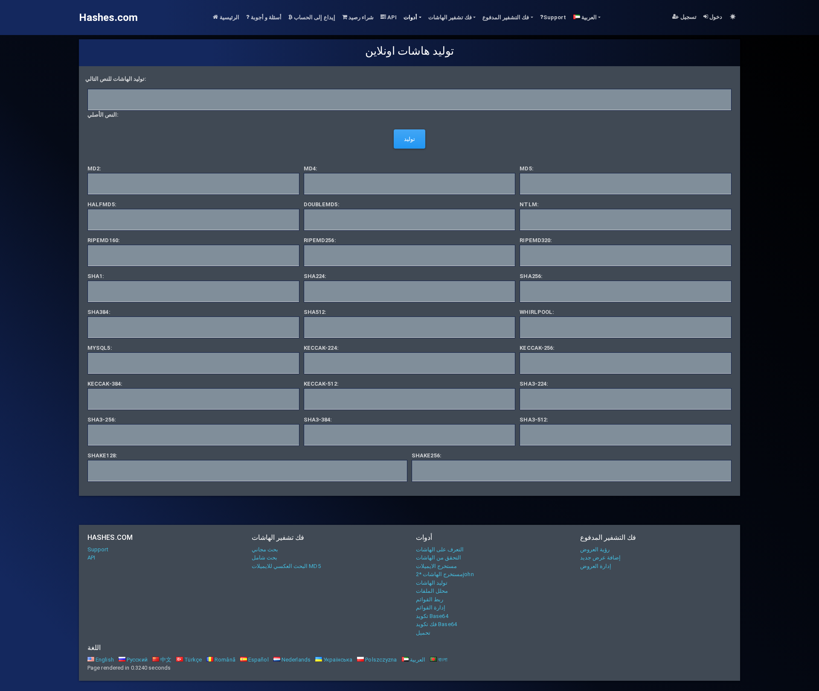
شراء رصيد (360, 17)
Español (258, 659)
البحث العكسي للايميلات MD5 (286, 566)
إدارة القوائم (430, 607)
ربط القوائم (429, 599)
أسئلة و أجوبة (266, 17)
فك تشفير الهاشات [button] (450, 17)
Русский (136, 659)
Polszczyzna (380, 659)
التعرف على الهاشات (440, 549)
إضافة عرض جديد (600, 557)
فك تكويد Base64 (436, 624)
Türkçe (192, 659)
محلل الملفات (432, 591)
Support (554, 17)
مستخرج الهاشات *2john (445, 574)
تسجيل (688, 17)
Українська (337, 659)
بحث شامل (264, 557)
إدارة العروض (595, 566)
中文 (165, 659)
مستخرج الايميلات (436, 566)
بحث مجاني (265, 549)
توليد (409, 139)
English (104, 659)
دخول (715, 17)
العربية (417, 659)
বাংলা (442, 659)
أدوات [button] (410, 17)
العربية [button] (588, 17)
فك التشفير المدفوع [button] (505, 17)
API (391, 17)
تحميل (423, 633)
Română (224, 659)
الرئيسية (228, 17)
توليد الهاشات (431, 583)
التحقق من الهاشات (438, 557)
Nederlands (295, 659)
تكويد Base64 (432, 616)
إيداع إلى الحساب (314, 17)
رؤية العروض (595, 549)
